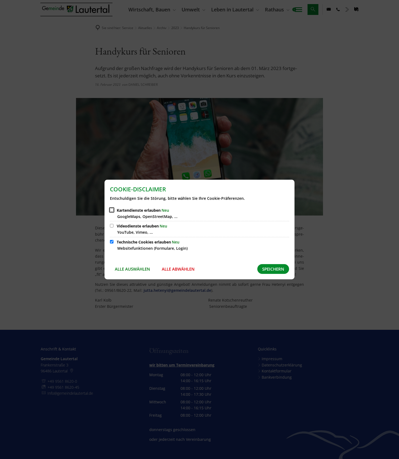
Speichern (273, 269)
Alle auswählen (132, 269)
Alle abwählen (178, 269)
